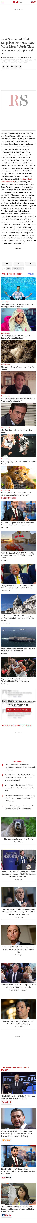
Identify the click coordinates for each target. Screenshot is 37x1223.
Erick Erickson (8, 57)
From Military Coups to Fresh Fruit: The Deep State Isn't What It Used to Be (18, 649)
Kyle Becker (5, 684)
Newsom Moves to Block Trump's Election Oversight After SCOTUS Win (18, 985)
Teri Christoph (5, 590)
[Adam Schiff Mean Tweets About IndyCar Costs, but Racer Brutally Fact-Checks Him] (18, 935)
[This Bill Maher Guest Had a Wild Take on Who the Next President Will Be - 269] (18, 1083)
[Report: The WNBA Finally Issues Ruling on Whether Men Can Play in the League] (18, 667)
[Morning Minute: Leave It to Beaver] (18, 827)
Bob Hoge (4, 560)
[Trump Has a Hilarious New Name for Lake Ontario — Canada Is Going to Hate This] (18, 574)
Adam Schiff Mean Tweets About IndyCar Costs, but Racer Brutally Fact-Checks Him (18, 949)
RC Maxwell (18, 879)
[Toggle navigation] (2, 2)
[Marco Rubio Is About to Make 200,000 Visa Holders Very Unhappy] (18, 1009)
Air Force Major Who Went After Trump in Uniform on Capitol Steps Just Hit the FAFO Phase (17, 618)
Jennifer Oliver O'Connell (18, 990)
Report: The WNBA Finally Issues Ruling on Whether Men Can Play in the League (17, 680)
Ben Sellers (4, 653)
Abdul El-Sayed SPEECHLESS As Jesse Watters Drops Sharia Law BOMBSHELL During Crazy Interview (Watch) (18, 1133)
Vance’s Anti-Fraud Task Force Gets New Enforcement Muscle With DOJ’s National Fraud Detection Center (18, 874)
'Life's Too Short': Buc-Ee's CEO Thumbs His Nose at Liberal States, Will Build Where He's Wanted (17, 555)
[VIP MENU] (33, 2)
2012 (8, 269)
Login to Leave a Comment (18, 710)
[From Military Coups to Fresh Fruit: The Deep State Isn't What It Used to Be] (18, 636)
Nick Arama (5, 528)
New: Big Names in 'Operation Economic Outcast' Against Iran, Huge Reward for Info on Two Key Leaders (18, 912)
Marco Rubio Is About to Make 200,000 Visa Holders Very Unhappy (18, 1022)
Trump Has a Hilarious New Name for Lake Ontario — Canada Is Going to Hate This (17, 586)
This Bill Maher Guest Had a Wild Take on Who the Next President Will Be (18, 1097)
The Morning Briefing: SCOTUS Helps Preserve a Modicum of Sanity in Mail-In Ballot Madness (17, 1209)
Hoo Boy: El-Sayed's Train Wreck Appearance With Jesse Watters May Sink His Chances (17, 523)
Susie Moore (18, 842)
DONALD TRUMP (18, 269)
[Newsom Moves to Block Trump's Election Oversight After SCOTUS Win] (18, 972)
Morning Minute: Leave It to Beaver (18, 839)
